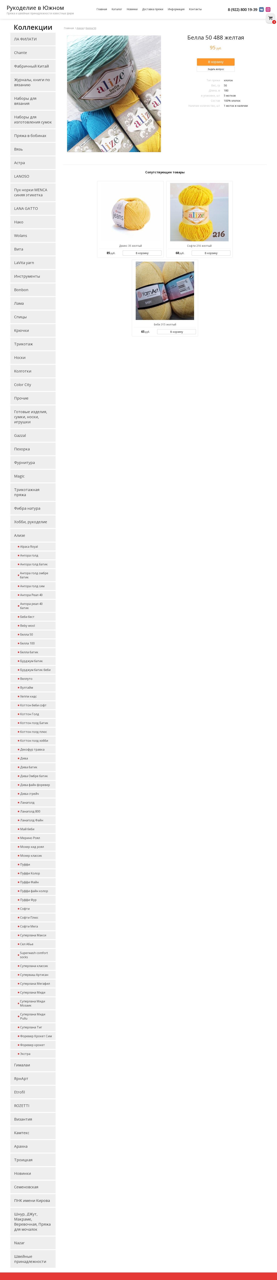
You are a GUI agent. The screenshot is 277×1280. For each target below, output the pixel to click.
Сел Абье (26, 944)
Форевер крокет (32, 1045)
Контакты (195, 9)
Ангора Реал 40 (31, 595)
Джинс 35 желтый (130, 245)
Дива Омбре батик (34, 776)
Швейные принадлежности (30, 1259)
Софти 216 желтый (199, 245)
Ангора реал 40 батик (31, 606)
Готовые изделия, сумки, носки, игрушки (30, 416)
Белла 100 (27, 643)
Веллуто (26, 679)
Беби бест (27, 617)
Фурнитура (24, 462)
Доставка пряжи (152, 9)
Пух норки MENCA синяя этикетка (30, 192)
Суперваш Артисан (34, 975)
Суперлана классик (34, 966)
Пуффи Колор (30, 873)
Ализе (19, 535)
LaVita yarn (24, 262)
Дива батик (28, 767)
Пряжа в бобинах (30, 135)
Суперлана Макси (33, 935)
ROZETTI (21, 1105)
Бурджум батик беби (35, 670)
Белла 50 (26, 634)
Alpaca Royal (29, 546)
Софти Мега (29, 926)
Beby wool (27, 626)
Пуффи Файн (29, 882)
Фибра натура (27, 508)
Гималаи (22, 1065)
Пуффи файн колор (34, 891)
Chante (20, 52)
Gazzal (20, 435)
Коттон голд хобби (34, 741)
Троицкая (23, 1159)
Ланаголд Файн (31, 820)
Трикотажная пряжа (26, 492)
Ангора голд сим (32, 586)
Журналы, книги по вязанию (32, 82)
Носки (19, 357)
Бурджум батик (31, 661)
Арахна (21, 1146)
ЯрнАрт (21, 1078)
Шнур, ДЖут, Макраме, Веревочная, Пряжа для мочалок (32, 1221)
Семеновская (26, 1186)
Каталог (117, 9)
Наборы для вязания (25, 101)
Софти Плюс (29, 917)
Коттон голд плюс (33, 732)
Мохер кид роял (32, 847)
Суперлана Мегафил (35, 984)
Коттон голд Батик (34, 723)
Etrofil (19, 1092)
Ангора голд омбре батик (34, 575)
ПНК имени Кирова (32, 1200)
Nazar (19, 1242)
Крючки (21, 330)
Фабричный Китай (31, 66)
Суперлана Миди (32, 992)
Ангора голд (29, 555)
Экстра (25, 1054)
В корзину (142, 253)
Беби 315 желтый (165, 324)
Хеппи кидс (28, 696)
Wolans (20, 235)
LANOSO (21, 176)
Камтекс (21, 1132)
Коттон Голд (29, 714)
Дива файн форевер (35, 785)
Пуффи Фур (28, 900)
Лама (19, 303)
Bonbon (21, 289)
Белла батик (29, 652)
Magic (19, 476)
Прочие (21, 398)
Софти (25, 909)
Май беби (27, 829)
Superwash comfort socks (34, 955)
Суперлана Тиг (31, 1027)
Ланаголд (27, 802)
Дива (24, 758)
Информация (176, 9)
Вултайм (26, 687)
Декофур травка (32, 749)
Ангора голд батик (34, 564)
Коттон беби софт (33, 705)
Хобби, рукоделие (30, 521)
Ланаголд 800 (30, 811)
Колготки (22, 371)
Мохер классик (31, 856)
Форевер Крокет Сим (36, 1036)
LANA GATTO (26, 208)
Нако (18, 222)
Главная (101, 9)
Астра (19, 162)
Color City (22, 384)
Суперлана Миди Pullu (32, 1016)
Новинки (132, 9)
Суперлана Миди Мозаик (32, 1003)
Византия (23, 1119)
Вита (18, 249)
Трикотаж (23, 343)
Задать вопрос (216, 69)
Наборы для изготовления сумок (33, 119)
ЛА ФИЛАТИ (25, 39)
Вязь (18, 149)
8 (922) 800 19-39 (242, 9)
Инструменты (27, 276)
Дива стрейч (29, 794)
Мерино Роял (30, 838)
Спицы (20, 316)
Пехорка (22, 449)
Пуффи (25, 864)
